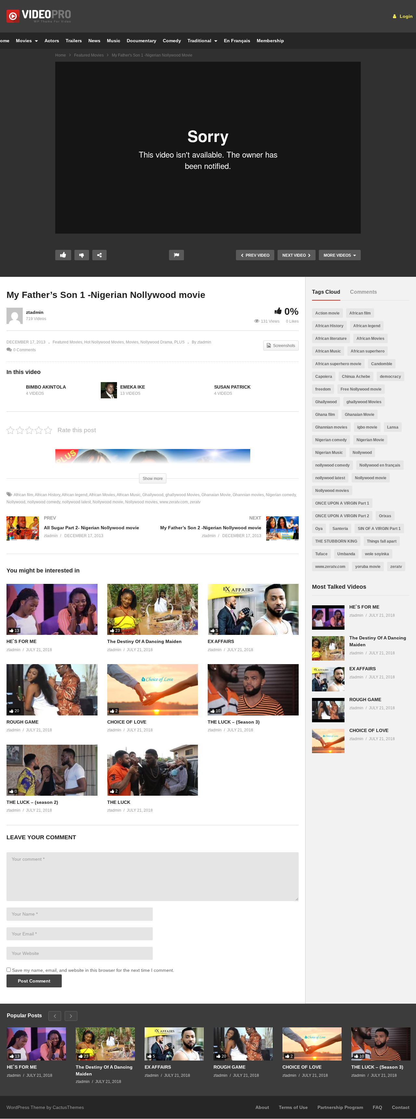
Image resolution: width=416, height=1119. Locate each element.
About (262, 1107)
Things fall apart (381, 541)
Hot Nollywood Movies (104, 342)
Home (60, 55)
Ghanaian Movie (216, 495)
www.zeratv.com (174, 502)
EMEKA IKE (132, 387)
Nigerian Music (329, 452)
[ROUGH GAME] (52, 689)
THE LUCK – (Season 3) (234, 722)
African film (23, 495)
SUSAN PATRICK (232, 387)
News (94, 40)
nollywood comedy (43, 502)
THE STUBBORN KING (336, 541)
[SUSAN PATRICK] (203, 390)
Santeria (340, 528)
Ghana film (325, 414)
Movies (24, 40)
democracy (390, 376)
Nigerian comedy (281, 495)
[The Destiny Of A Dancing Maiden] (152, 609)
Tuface (321, 554)
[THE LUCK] (152, 770)
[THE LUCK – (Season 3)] (253, 689)
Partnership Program (340, 1107)
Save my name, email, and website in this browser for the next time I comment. (93, 970)
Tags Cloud (326, 292)
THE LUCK (118, 802)
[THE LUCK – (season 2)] (52, 770)
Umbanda (346, 554)
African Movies (102, 495)
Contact (401, 1107)
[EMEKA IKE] (109, 390)
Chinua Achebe (356, 376)
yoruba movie (368, 566)
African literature (331, 338)
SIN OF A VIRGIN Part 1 (379, 528)
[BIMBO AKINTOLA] (14, 390)
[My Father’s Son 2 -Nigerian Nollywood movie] (229, 535)
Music (113, 40)
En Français (237, 40)
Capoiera (323, 376)
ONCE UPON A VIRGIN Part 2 (342, 516)
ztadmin (35, 312)
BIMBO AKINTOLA (46, 387)
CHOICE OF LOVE (126, 722)
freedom (323, 389)
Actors (52, 40)
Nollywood (362, 452)
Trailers (74, 40)
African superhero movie (338, 364)
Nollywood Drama (156, 342)
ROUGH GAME (22, 722)
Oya (319, 528)
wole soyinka (377, 554)
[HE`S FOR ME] (52, 609)
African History (47, 495)
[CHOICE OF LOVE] (152, 689)
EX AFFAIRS (221, 641)
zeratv (195, 502)
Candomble (381, 364)
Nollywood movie (108, 502)
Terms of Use (293, 1107)
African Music (128, 495)
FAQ (377, 1107)
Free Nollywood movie (361, 389)
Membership (270, 40)
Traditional (200, 40)
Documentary (141, 40)
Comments (363, 292)
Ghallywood (152, 495)
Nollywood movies (141, 502)
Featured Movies (89, 55)
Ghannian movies (248, 495)
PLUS (179, 342)
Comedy (172, 40)
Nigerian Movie (370, 440)
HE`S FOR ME (21, 641)
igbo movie (367, 427)
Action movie (327, 313)
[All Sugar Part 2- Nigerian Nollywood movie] (76, 535)
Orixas (385, 516)
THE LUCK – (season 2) (32, 802)
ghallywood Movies (182, 495)
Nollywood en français (379, 465)
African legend (74, 495)
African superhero (367, 351)
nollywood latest (76, 502)
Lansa (392, 427)
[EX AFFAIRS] (253, 609)
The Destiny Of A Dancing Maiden (144, 641)
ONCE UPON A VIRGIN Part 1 (342, 503)
